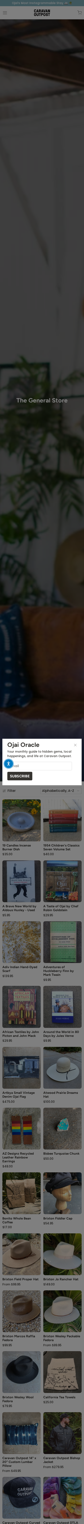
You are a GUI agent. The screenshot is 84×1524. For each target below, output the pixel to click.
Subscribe (20, 776)
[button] (8, 764)
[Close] (75, 745)
